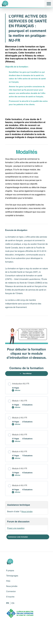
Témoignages (12, 575)
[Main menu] (48, 3)
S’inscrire (10, 596)
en (12, 603)
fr (7, 603)
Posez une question (16, 528)
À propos (10, 570)
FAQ (8, 580)
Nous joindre (27, 511)
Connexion (11, 591)
